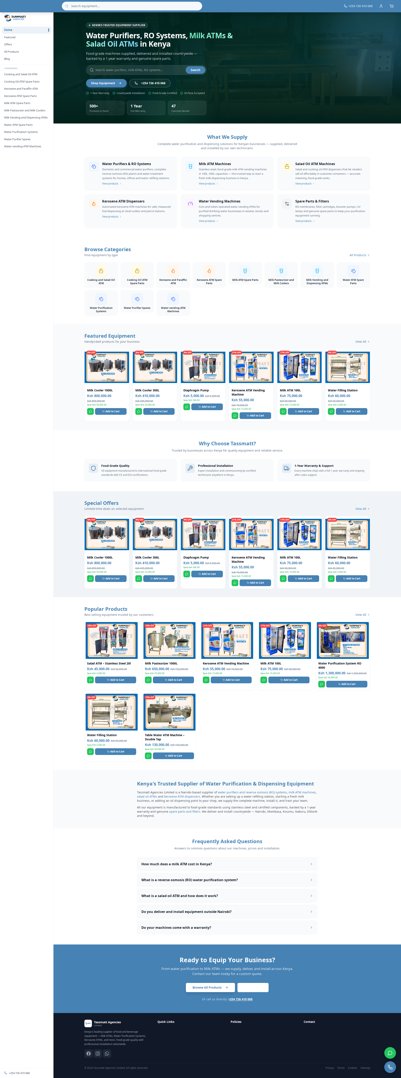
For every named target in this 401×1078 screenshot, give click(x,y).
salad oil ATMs (147, 796)
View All (360, 342)
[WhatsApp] (107, 1053)
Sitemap (365, 1068)
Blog (7, 59)
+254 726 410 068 (19, 1073)
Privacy (330, 1068)
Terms (341, 1068)
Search (195, 70)
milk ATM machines (302, 792)
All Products (11, 51)
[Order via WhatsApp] (90, 411)
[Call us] (390, 1067)
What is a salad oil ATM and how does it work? (179, 895)
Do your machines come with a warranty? (176, 927)
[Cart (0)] (391, 6)
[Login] (381, 6)
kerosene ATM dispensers (182, 796)
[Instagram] (98, 1053)
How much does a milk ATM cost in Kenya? (176, 864)
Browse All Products (207, 987)
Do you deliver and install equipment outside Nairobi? (186, 911)
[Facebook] (88, 1053)
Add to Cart (112, 411)
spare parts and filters (184, 811)
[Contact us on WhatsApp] (390, 1053)
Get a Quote (253, 987)
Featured (9, 37)
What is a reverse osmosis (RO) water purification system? (189, 880)
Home (8, 30)
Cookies (352, 1068)
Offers (8, 44)
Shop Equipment (103, 83)
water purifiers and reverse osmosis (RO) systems (252, 792)
